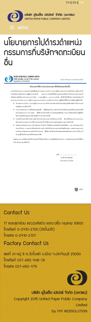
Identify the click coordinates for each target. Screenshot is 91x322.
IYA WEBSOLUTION (72, 311)
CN (81, 2)
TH (68, 2)
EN (74, 2)
